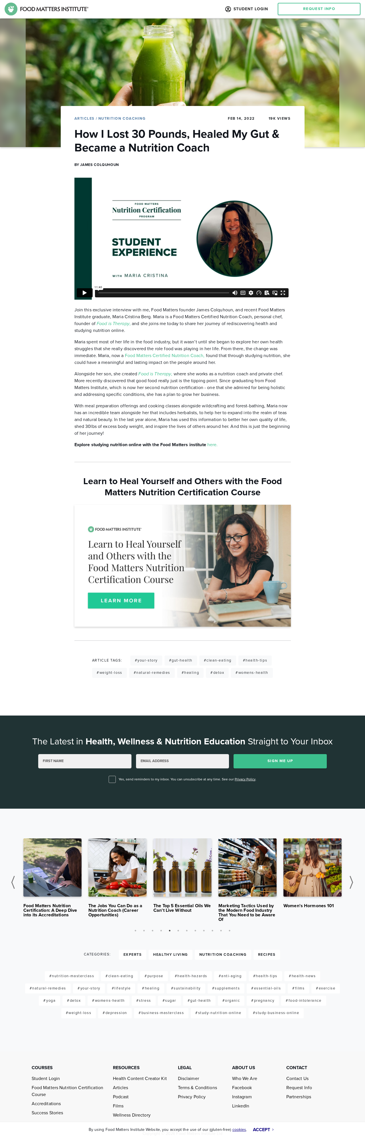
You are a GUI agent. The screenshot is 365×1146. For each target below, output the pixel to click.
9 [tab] (204, 930)
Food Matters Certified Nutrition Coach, (165, 355)
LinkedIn (241, 1106)
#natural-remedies (152, 672)
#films (298, 988)
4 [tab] (161, 930)
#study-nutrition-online (218, 1013)
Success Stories (47, 1113)
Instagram (242, 1097)
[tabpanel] (52, 880)
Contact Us (297, 1078)
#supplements (226, 988)
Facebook (242, 1088)
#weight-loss (109, 672)
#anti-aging (230, 976)
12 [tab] (229, 930)
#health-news (302, 976)
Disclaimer (188, 1078)
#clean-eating (218, 660)
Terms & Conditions (197, 1088)
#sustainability (186, 988)
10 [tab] (212, 930)
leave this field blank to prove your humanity (43, 729)
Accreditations (46, 1104)
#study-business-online (276, 1013)
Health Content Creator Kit (140, 1078)
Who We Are (244, 1078)
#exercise (325, 988)
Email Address (155, 761)
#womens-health (252, 672)
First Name (53, 761)
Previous (15, 882)
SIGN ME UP (280, 761)
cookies (239, 1129)
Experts (132, 954)
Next (353, 882)
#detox (217, 672)
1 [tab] (135, 930)
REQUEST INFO (319, 9)
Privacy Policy (245, 779)
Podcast (121, 1097)
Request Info (299, 1088)
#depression (115, 1013)
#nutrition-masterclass (71, 976)
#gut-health (180, 660)
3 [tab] (152, 930)
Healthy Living (170, 954)
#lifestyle (121, 988)
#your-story (146, 660)
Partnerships (298, 1097)
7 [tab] (187, 930)
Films (118, 1106)
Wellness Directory (132, 1115)
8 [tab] (195, 930)
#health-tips (255, 660)
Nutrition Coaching (122, 118)
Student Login (46, 1078)
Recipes (267, 954)
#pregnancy (262, 1000)
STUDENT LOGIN (250, 9)
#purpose (154, 976)
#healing (190, 672)
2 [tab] (144, 930)
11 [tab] (221, 930)
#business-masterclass (161, 1013)
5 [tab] (170, 930)
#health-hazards (191, 976)
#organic (231, 1000)
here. (212, 445)
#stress (143, 1000)
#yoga (49, 1000)
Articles (85, 118)
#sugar (169, 1000)
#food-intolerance (303, 1000)
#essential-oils (266, 988)
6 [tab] (178, 930)
